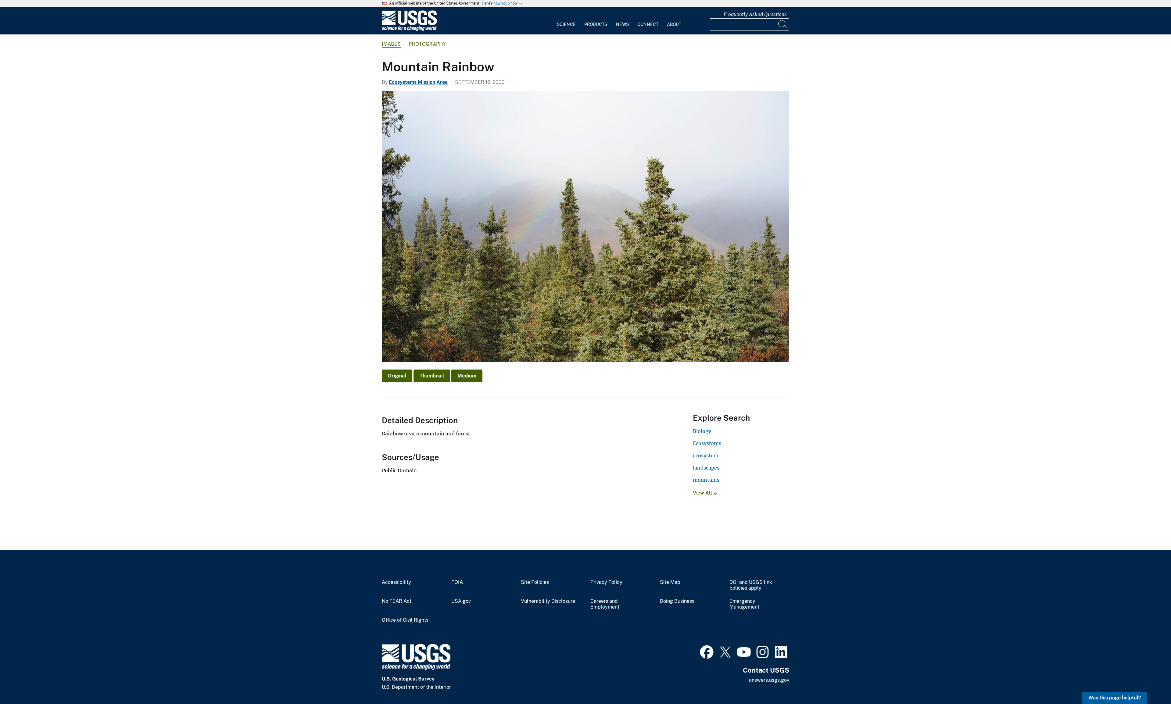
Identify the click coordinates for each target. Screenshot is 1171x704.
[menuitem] (566, 20)
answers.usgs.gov (769, 680)
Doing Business (677, 601)
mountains (706, 480)
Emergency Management (744, 604)
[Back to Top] (1149, 682)
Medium (466, 376)
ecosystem (705, 455)
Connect (647, 24)
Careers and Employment (604, 604)
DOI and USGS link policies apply (750, 585)
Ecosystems (707, 443)
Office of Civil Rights (405, 620)
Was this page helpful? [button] (1114, 698)
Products (595, 24)
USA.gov (461, 601)
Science (566, 24)
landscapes (706, 468)
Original (397, 376)
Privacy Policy (606, 582)
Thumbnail (432, 376)
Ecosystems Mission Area (418, 82)
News (622, 24)
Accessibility (396, 582)
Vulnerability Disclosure (548, 601)
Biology (702, 431)
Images (391, 44)
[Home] (409, 29)
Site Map (670, 582)
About (674, 24)
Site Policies (535, 582)
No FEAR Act (396, 601)
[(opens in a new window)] (707, 651)
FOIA (457, 582)
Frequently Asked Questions (755, 14)
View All (703, 493)
